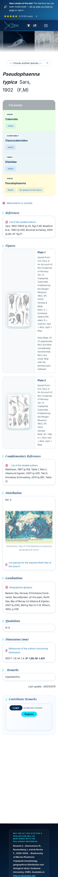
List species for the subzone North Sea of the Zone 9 (30, 564)
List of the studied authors (22, 222)
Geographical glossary (20, 587)
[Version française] (28, 25)
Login (16, 708)
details (10, 126)
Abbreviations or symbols (19, 203)
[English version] (35, 25)
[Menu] (46, 25)
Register (29, 714)
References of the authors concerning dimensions (28, 650)
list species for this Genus (30, 190)
